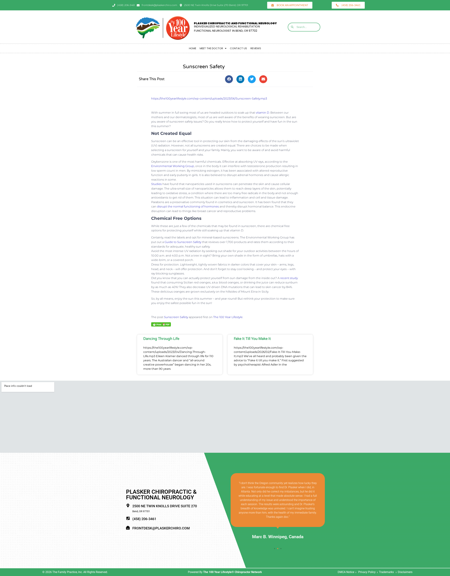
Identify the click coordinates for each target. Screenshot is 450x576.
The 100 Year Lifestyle (228, 317)
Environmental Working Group (172, 166)
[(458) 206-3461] (128, 518)
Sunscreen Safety (176, 317)
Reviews (255, 48)
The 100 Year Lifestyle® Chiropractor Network (232, 572)
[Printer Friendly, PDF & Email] (161, 324)
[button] (229, 79)
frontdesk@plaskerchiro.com (161, 528)
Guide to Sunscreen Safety (183, 242)
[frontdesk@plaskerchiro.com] (128, 528)
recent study (289, 278)
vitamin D (262, 112)
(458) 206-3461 (144, 519)
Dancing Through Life (161, 339)
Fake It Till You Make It (252, 339)
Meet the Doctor (211, 48)
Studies (156, 184)
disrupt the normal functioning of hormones (188, 206)
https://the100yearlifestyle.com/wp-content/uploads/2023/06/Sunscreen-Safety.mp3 (209, 98)
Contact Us (238, 48)
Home (192, 48)
